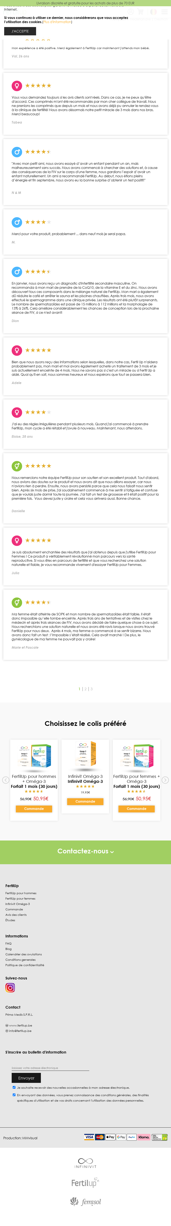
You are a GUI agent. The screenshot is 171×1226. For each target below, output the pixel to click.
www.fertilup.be (20, 1025)
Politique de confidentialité (24, 965)
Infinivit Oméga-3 (17, 904)
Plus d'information (57, 22)
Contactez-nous (83, 851)
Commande (34, 809)
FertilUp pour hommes (20, 893)
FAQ (8, 943)
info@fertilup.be (20, 1031)
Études (10, 920)
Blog (8, 949)
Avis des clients (15, 914)
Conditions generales (20, 959)
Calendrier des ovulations (23, 954)
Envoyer (26, 1077)
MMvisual (29, 1138)
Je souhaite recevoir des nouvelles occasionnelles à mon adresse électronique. (73, 1087)
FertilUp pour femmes (20, 898)
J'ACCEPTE (20, 31)
